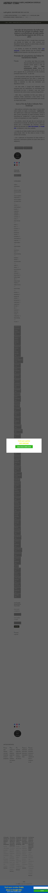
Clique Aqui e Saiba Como (24, 446)
